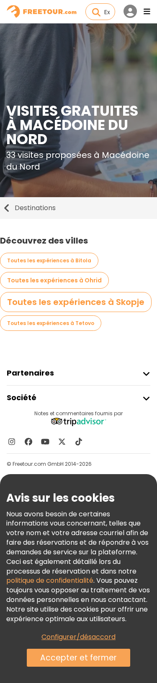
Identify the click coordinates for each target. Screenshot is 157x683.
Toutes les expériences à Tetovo (50, 323)
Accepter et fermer (78, 657)
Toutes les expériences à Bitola (49, 260)
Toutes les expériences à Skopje (75, 302)
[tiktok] (79, 442)
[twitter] (62, 442)
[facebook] (28, 442)
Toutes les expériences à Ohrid (54, 280)
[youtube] (45, 442)
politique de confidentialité (49, 580)
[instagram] (12, 442)
